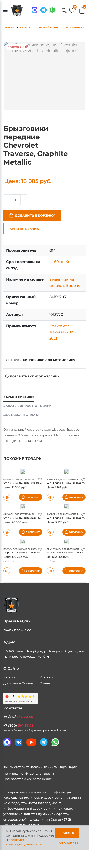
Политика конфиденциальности (28, 773)
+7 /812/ (18, 717)
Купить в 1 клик (24, 229)
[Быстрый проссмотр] (6, 570)
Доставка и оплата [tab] (21, 415)
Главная (8, 27)
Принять (66, 832)
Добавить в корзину (35, 215)
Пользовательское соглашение (27, 779)
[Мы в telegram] (43, 10)
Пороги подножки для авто (20, 549)
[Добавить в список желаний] (40, 479)
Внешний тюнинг (48, 27)
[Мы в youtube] (31, 742)
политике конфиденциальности (24, 842)
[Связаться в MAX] (34, 10)
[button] (64, 11)
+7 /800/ (18, 725)
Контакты (46, 677)
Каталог (25, 27)
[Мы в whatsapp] (52, 10)
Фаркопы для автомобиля (18, 479)
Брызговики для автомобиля (49, 360)
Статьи (44, 683)
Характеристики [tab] (18, 397)
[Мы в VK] (18, 742)
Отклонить (69, 842)
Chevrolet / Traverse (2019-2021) (62, 332)
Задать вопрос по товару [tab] (27, 406)
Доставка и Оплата (18, 683)
